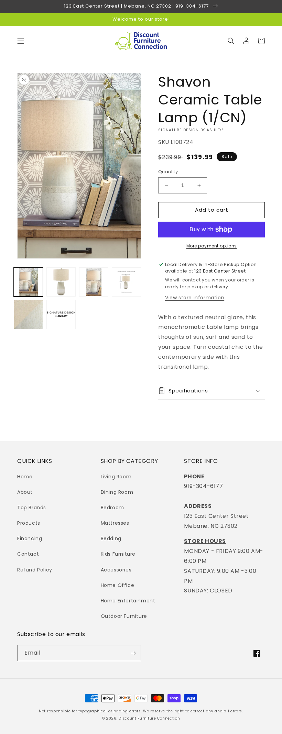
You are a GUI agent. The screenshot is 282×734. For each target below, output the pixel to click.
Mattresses (115, 523)
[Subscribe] (133, 653)
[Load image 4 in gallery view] (126, 282)
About (25, 492)
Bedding (111, 538)
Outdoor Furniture (124, 616)
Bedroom (112, 507)
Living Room (116, 476)
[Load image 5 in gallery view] (28, 314)
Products (28, 523)
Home (24, 476)
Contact (28, 553)
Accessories (116, 569)
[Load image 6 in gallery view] (61, 314)
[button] (20, 40)
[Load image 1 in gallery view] (28, 282)
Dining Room (117, 492)
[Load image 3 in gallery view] (93, 282)
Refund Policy (34, 569)
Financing (29, 538)
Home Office (117, 585)
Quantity (168, 171)
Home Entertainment (128, 600)
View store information (194, 297)
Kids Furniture (118, 553)
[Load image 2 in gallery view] (61, 282)
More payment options (211, 246)
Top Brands (31, 507)
